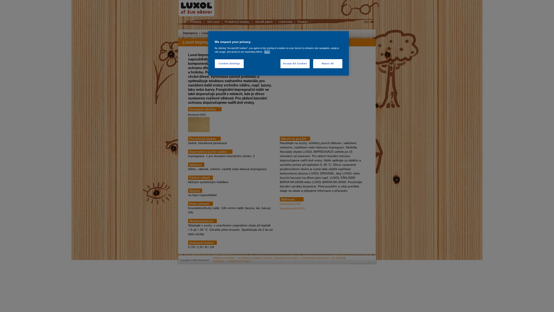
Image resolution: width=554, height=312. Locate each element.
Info (267, 51)
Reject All (328, 63)
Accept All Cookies (295, 63)
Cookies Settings (229, 63)
